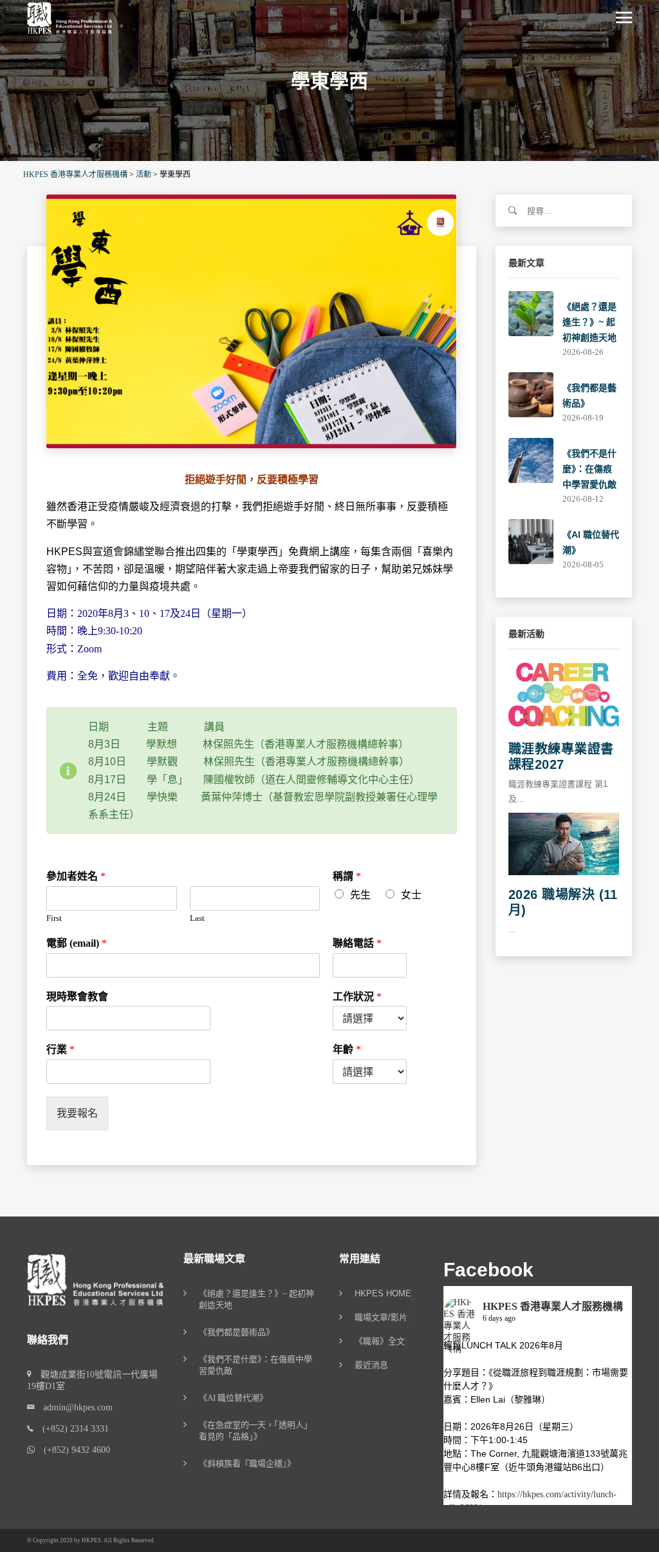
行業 (60, 1049)
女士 (411, 894)
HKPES (91, 1540)
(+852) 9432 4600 (72, 1450)
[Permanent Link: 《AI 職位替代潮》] (530, 540)
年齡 (347, 1049)
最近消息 (371, 1365)
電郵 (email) (76, 943)
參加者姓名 (76, 876)
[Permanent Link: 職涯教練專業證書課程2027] (564, 695)
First (54, 918)
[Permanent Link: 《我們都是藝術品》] (530, 394)
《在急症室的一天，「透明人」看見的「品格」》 (255, 1430)
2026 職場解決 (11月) (563, 902)
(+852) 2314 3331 (71, 1429)
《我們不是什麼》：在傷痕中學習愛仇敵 (589, 468)
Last (197, 918)
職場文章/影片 (381, 1317)
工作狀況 (357, 996)
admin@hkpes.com (73, 1407)
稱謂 (347, 876)
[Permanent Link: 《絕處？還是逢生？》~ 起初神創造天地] (530, 312)
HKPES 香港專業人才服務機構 (553, 1306)
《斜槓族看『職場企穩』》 (247, 1463)
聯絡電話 (357, 943)
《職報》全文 (380, 1341)
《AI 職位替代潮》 (233, 1398)
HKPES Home (383, 1293)
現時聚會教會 (77, 996)
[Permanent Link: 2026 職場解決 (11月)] (564, 842)
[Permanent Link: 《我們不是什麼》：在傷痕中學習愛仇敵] (530, 459)
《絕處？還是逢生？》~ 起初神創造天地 (589, 322)
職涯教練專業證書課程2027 (561, 756)
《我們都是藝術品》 (236, 1332)
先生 (360, 894)
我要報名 (77, 1113)
